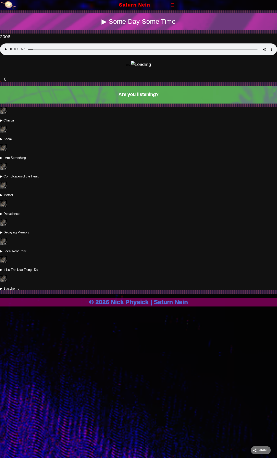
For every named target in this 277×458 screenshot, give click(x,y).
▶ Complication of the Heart (19, 176)
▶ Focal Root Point (13, 251)
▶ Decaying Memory (14, 232)
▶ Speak (6, 139)
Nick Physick (130, 302)
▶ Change (7, 120)
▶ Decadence (9, 213)
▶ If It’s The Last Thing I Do (19, 269)
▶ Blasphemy (9, 288)
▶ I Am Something (13, 158)
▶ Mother (6, 195)
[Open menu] (172, 5)
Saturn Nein (134, 5)
